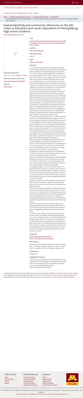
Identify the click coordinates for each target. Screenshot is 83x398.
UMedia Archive (28, 381)
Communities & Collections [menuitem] (48, 8)
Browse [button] (59, 8)
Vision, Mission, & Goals (49, 385)
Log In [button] (76, 2)
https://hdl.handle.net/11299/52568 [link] (14, 81)
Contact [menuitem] (77, 8)
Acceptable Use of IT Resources (37, 394)
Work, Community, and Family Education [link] (42, 238)
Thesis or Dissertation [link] (36, 62)
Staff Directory (46, 381)
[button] (12, 2)
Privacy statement (21, 394)
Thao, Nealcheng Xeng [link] (10, 34)
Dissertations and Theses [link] (40, 17)
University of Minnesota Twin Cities (21, 13)
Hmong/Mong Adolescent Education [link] (40, 236)
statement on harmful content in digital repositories (59, 277)
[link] (16, 75)
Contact (7, 383)
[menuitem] (59, 7)
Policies (7, 381)
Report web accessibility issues (58, 394)
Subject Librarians (47, 383)
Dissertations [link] (54, 17)
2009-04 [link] (20, 34)
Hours (44, 377)
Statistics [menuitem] (65, 8)
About (71, 8)
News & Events (46, 379)
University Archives (29, 377)
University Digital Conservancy (21, 7)
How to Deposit (9, 379)
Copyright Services (29, 383)
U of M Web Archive (30, 379)
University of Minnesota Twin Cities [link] (20, 17)
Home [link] (5, 17)
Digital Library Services (30, 385)
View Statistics (8, 87)
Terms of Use (42, 275)
